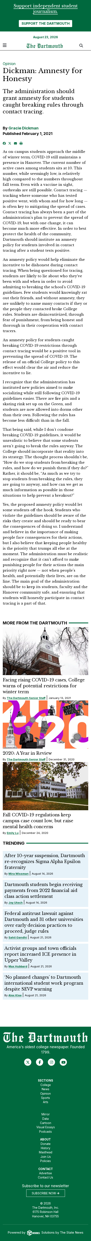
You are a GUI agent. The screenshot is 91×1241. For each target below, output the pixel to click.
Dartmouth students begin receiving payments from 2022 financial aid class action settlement (43, 890)
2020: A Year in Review (27, 753)
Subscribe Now (44, 1193)
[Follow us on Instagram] (51, 1062)
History (45, 1148)
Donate (46, 1144)
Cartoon (45, 1123)
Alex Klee (15, 995)
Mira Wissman (18, 873)
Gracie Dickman (23, 128)
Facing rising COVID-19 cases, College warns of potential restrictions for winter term (44, 685)
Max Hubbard (17, 966)
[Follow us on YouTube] (63, 1062)
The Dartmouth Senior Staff (26, 698)
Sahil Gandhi (17, 937)
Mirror (45, 1114)
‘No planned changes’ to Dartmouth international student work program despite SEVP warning (43, 983)
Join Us (45, 1156)
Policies (45, 1161)
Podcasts (45, 1131)
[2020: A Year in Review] (45, 724)
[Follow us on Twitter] (27, 1062)
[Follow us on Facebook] (39, 1062)
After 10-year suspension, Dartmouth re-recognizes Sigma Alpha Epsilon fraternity (44, 861)
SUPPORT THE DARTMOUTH (46, 23)
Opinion (9, 64)
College (45, 1085)
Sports (45, 1098)
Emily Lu (13, 833)
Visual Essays (45, 1127)
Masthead (45, 1152)
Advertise (45, 1173)
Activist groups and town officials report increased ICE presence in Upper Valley (40, 954)
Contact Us (45, 1177)
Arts (45, 1102)
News (45, 1089)
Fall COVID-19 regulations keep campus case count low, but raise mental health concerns (38, 820)
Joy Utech (15, 902)
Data (45, 1118)
